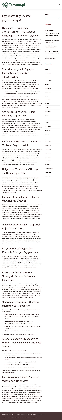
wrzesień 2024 (48, 149)
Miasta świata (48, 64)
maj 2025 (47, 122)
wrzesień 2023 (48, 172)
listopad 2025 (48, 107)
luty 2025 (47, 134)
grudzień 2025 (48, 103)
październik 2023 (48, 168)
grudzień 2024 (48, 141)
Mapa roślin (48, 24)
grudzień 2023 (48, 164)
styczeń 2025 (48, 137)
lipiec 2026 (47, 76)
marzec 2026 (48, 92)
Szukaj (47, 14)
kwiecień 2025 (48, 126)
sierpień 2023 (48, 175)
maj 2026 (47, 84)
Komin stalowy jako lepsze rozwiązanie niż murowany (51, 47)
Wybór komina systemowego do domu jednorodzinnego (52, 57)
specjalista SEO (42, 414)
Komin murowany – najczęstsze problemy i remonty (52, 41)
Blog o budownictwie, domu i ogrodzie (12, 414)
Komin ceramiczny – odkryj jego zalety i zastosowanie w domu (52, 52)
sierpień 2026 (48, 73)
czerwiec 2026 (48, 80)
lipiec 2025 (47, 115)
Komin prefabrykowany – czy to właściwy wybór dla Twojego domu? (52, 35)
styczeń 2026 (48, 99)
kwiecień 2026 (48, 88)
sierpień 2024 (48, 153)
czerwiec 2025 (48, 118)
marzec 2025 (48, 130)
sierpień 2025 (48, 111)
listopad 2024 (48, 145)
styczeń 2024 (48, 160)
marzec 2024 (48, 156)
